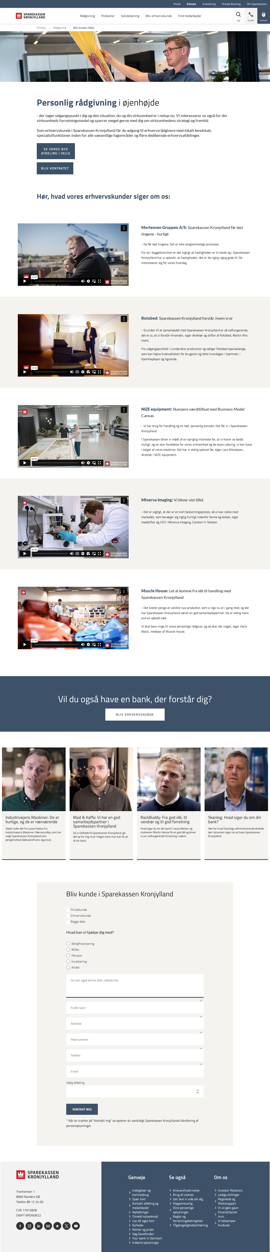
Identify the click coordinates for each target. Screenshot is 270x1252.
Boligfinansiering (83, 943)
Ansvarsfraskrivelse (186, 1190)
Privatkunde (79, 909)
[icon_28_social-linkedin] (39, 1226)
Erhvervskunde (81, 915)
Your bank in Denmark (147, 1238)
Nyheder (138, 1225)
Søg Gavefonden (143, 1234)
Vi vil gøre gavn (228, 1208)
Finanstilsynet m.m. (227, 1214)
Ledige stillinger (228, 1194)
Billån (75, 949)
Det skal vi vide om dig (188, 1199)
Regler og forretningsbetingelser (188, 1218)
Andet (76, 967)
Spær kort (139, 1199)
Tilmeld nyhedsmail (145, 1216)
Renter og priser (143, 1229)
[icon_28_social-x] (67, 1226)
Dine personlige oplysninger (183, 1210)
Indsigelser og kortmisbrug (141, 1192)
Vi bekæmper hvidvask (227, 1223)
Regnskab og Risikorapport (227, 1201)
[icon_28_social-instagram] (29, 1226)
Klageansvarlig (183, 1203)
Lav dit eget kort (143, 1221)
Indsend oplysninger (145, 1242)
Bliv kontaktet (55, 168)
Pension (77, 955)
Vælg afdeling (75, 1082)
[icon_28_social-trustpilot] (57, 1226)
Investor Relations (230, 1190)
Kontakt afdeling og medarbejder (145, 1205)
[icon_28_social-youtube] (76, 1226)
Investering (79, 961)
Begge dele (78, 921)
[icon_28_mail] (48, 1226)
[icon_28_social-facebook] (20, 1226)
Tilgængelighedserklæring (190, 1225)
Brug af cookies (183, 1194)
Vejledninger (140, 1212)
